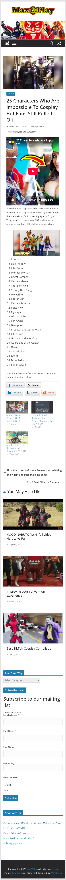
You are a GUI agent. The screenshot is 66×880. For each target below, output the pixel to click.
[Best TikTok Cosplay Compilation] (32, 615)
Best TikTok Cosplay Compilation (29, 648)
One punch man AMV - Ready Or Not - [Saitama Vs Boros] (32, 823)
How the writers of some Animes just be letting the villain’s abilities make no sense (34, 472)
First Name (9, 731)
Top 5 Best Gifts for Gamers (43, 482)
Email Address (11, 715)
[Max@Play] (7, 43)
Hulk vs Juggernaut (13, 843)
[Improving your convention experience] (32, 558)
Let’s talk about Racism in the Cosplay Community (41, 417)
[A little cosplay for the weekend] (17, 437)
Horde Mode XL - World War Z (18, 838)
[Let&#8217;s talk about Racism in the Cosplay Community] (42, 407)
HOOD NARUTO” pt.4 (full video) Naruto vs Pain (29, 536)
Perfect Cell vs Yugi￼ (14, 828)
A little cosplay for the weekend (15, 446)
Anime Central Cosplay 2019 (13, 416)
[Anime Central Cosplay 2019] (17, 407)
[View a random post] (59, 43)
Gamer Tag (8, 763)
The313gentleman (37, 126)
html (9, 785)
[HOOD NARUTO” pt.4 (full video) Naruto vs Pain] (32, 501)
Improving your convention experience (25, 593)
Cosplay (11, 94)
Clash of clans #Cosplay (15, 833)
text (8, 790)
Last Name (9, 747)
